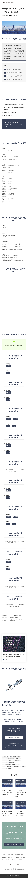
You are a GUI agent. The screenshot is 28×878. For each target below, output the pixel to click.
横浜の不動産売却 (7, 766)
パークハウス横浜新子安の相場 (14, 76)
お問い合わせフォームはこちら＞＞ (14, 844)
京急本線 (5, 762)
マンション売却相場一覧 (9, 16)
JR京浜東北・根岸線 (15, 756)
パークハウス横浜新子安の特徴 (14, 72)
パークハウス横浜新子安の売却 (14, 79)
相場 (24, 766)
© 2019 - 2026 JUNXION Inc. (14, 875)
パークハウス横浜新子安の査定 (14, 69)
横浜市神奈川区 (17, 766)
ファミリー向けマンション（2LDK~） (11, 758)
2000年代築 (6, 756)
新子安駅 (12, 762)
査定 (19, 764)
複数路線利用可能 (7, 768)
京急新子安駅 (18, 760)
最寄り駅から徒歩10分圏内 (9, 764)
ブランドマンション (7, 760)
